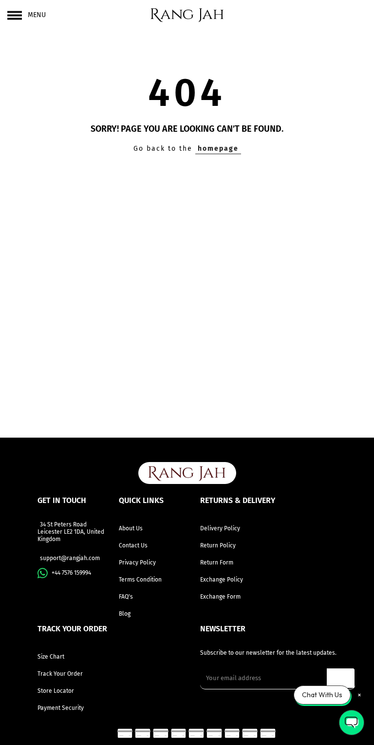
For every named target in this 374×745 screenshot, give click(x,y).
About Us (131, 528)
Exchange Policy (221, 579)
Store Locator (55, 690)
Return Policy (218, 545)
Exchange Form (220, 596)
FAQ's (126, 596)
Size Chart (50, 656)
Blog (125, 613)
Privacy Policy (137, 562)
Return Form (216, 562)
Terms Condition (140, 579)
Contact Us (133, 545)
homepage (218, 148)
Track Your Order (60, 673)
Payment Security (60, 708)
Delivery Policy (220, 528)
